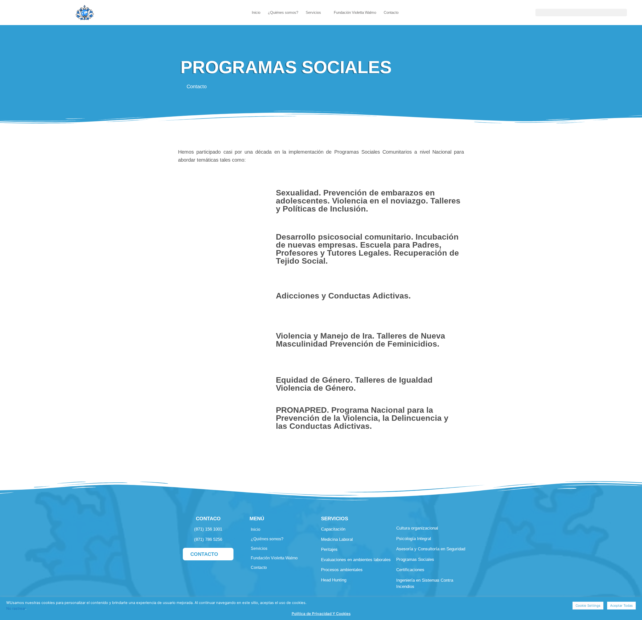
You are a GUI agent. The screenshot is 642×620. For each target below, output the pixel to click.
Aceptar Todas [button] (621, 605)
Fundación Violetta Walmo (355, 12)
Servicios (313, 12)
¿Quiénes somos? (283, 12)
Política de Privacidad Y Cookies (321, 613)
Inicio (256, 12)
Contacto (391, 12)
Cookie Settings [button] (588, 605)
